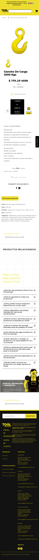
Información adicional (10, 198)
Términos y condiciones (9, 472)
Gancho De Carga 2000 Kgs (18, 17)
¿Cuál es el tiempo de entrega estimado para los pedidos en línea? (18, 326)
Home (4, 17)
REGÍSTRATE (31, 416)
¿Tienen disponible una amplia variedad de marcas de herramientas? (16, 312)
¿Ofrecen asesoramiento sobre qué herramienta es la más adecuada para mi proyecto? (18, 349)
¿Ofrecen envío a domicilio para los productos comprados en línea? (18, 320)
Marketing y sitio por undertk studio (19, 557)
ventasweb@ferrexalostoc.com (25, 503)
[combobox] (20, 11)
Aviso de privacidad (7, 469)
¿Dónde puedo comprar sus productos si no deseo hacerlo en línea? (17, 364)
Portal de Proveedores (6, 433)
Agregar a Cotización (17, 112)
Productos (5, 455)
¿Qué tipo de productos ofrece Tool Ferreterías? (18, 291)
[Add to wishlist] (11, 177)
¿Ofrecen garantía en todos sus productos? (16, 298)
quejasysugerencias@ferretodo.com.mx (25, 487)
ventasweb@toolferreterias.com (25, 483)
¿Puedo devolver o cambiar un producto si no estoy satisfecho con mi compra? (18, 340)
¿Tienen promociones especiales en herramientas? (18, 357)
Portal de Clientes (6, 443)
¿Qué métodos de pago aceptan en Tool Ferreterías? (18, 333)
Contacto (4, 458)
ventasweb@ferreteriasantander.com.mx (25, 519)
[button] (34, 11)
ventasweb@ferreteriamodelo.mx (25, 467)
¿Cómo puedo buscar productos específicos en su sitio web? (17, 304)
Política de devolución (8, 475)
